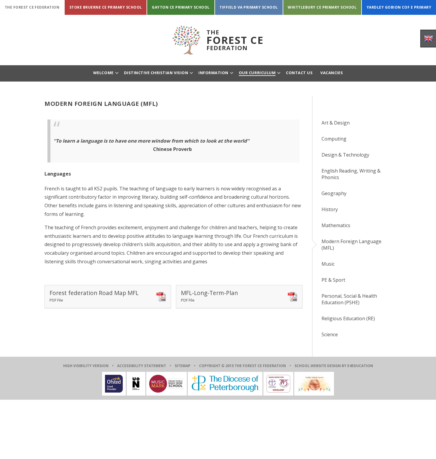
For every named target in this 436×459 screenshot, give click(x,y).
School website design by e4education (334, 365)
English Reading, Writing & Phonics (351, 174)
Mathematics (336, 225)
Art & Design (336, 122)
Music (328, 264)
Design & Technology (345, 155)
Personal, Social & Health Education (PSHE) (349, 299)
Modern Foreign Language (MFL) (351, 244)
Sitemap (182, 365)
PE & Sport (333, 280)
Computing (334, 139)
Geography (334, 193)
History (330, 209)
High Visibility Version (86, 365)
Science (330, 334)
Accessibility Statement (141, 365)
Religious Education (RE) (348, 318)
